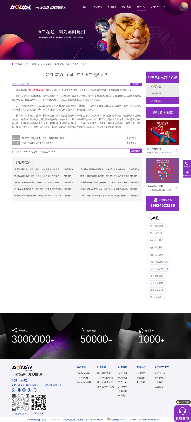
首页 (85, 6)
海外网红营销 (154, 148)
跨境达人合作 (156, 290)
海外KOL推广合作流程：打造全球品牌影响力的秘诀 (36, 175)
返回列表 (136, 84)
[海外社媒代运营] (162, 170)
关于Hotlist (160, 373)
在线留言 (159, 386)
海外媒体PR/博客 (105, 386)
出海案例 (126, 6)
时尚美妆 (122, 395)
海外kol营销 (156, 233)
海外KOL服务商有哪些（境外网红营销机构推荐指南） (37, 182)
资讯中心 (141, 6)
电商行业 (122, 377)
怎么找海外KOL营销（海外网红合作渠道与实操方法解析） (105, 182)
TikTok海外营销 (105, 377)
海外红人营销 (156, 254)
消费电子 (122, 386)
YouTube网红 (83, 373)
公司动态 (156, 86)
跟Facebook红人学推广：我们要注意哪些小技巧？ (44, 137)
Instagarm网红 (84, 382)
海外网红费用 (156, 276)
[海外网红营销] (162, 132)
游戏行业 (122, 373)
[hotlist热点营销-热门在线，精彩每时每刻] (95, 30)
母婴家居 (122, 391)
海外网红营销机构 (159, 262)
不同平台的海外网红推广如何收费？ (37, 143)
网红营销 (97, 6)
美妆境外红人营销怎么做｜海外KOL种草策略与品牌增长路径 (106, 188)
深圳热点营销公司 (48, 151)
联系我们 (159, 382)
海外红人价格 (156, 283)
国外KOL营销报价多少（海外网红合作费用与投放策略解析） (40, 188)
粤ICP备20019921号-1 (95, 420)
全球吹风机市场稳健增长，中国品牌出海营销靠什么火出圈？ (40, 195)
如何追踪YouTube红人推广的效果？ (70, 64)
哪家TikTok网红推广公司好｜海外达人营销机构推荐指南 (104, 175)
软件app (122, 382)
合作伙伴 (159, 377)
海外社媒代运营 (155, 186)
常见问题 (47, 64)
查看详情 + (131, 137)
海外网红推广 (156, 247)
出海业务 (112, 6)
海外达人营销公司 (159, 269)
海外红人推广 (156, 240)
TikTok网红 (82, 377)
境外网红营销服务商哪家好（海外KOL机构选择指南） (103, 169)
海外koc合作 (156, 297)
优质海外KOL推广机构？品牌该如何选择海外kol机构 (37, 169)
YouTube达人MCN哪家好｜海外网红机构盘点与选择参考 (105, 195)
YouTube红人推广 (30, 151)
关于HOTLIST (158, 6)
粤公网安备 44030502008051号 (123, 420)
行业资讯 (156, 93)
